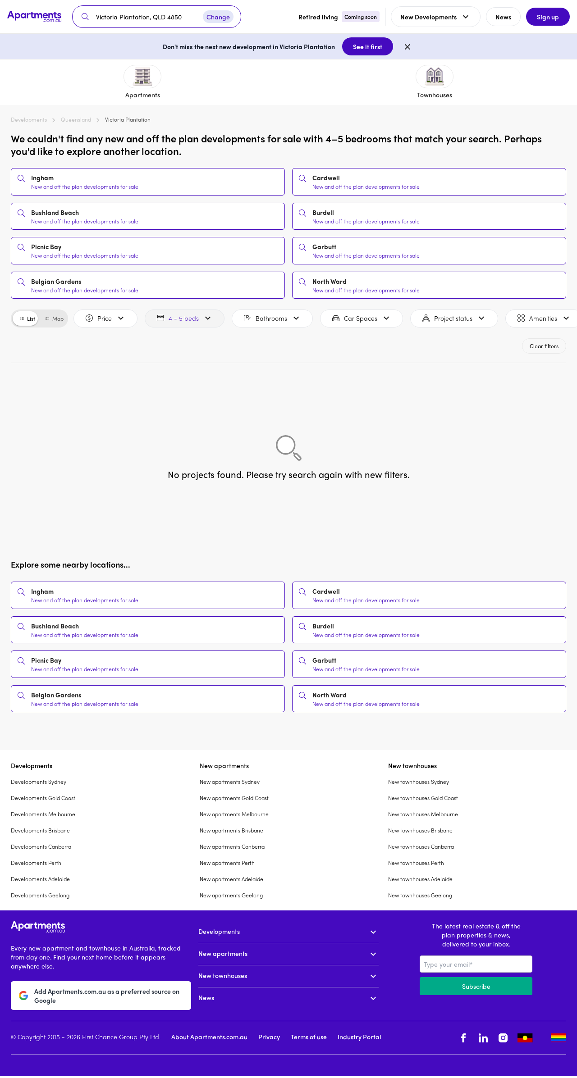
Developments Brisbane (40, 830)
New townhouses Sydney (418, 782)
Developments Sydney (38, 782)
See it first (367, 46)
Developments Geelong (40, 895)
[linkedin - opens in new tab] (483, 1037)
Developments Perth (36, 863)
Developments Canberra (41, 846)
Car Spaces (360, 318)
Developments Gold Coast (43, 798)
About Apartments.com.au (209, 1036)
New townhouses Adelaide (420, 879)
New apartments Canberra (232, 846)
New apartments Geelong (231, 895)
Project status (453, 318)
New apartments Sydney (230, 782)
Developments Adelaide (40, 879)
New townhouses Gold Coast (423, 798)
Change (218, 16)
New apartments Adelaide (231, 879)
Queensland (76, 119)
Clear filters (544, 346)
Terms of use (309, 1036)
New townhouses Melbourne (423, 814)
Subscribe (476, 986)
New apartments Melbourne (234, 814)
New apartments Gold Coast (234, 798)
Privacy (269, 1036)
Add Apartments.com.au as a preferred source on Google (106, 996)
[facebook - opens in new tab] (463, 1037)
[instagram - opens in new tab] (503, 1037)
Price (104, 318)
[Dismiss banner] (407, 46)
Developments (29, 119)
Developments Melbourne (43, 814)
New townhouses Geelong (420, 895)
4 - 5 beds (184, 318)
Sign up (548, 16)
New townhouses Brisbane (420, 830)
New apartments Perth (227, 863)
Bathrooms (271, 318)
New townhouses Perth (416, 863)
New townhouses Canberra (421, 846)
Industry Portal (359, 1036)
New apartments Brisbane (231, 830)
